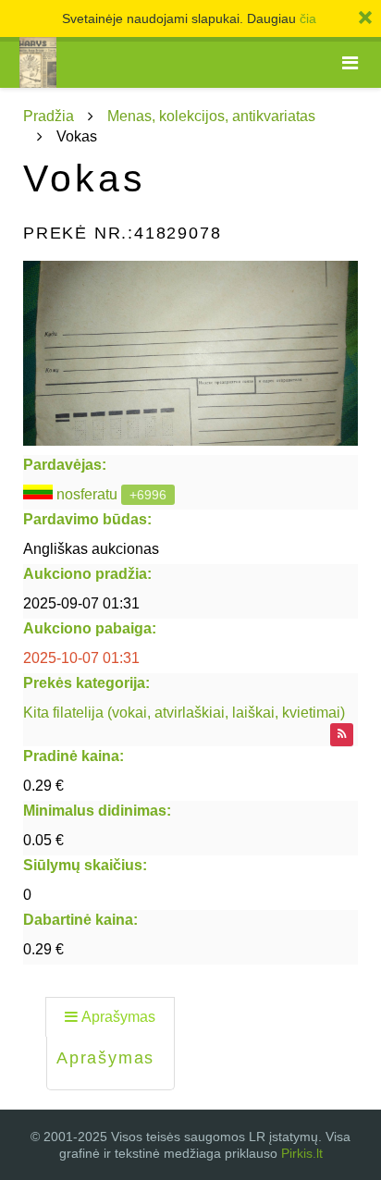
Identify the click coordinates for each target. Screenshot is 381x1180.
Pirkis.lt (302, 1153)
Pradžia (48, 116)
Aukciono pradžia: (87, 574)
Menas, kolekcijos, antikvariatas (211, 116)
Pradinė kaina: (73, 756)
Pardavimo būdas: (87, 519)
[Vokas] (190, 353)
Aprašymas (118, 1017)
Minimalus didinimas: (97, 810)
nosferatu (86, 494)
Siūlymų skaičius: (85, 865)
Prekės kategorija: (86, 683)
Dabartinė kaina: (80, 920)
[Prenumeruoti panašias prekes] (341, 734)
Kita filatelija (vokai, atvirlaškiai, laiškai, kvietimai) (184, 712)
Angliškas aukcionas (91, 549)
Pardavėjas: (64, 465)
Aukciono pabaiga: (89, 628)
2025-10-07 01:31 (81, 658)
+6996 (147, 494)
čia (308, 18)
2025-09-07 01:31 (81, 603)
